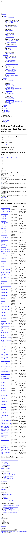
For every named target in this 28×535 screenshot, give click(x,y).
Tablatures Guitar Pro (8, 478)
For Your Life (4, 253)
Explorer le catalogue (11, 57)
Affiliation (5, 498)
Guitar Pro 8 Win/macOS (12, 21)
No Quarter (3, 318)
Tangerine (3, 382)
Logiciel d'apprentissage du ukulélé (11, 510)
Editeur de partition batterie (9, 508)
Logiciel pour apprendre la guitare (11, 505)
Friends (2, 263)
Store (4, 106)
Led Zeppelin (8, 140)
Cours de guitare (10, 89)
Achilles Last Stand (5, 208)
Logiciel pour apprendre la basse (10, 507)
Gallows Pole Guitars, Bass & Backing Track (11, 157)
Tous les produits (10, 17)
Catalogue (5, 121)
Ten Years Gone (4, 392)
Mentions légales (4, 531)
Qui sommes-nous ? (7, 494)
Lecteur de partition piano (9, 509)
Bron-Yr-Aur (4, 235)
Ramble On (3, 343)
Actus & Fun (9, 91)
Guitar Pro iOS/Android (11, 26)
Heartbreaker (4, 281)
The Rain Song (4, 409)
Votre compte (4, 481)
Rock (6, 144)
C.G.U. (11, 531)
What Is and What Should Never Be (5, 430)
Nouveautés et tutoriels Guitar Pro (14, 88)
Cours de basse (9, 84)
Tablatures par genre (11, 60)
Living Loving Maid (5, 306)
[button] (3, 197)
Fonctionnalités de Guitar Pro (7, 500)
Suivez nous (3, 526)
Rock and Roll (4, 349)
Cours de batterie (10, 87)
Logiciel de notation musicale (10, 512)
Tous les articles (9, 80)
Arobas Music (4, 489)
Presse (4, 495)
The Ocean (3, 404)
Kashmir (3, 298)
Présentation (6, 120)
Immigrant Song (4, 289)
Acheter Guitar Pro (13, 460)
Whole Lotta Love (5, 437)
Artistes (5, 78)
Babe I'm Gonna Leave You (4, 214)
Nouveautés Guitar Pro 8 (9, 474)
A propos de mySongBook (12, 64)
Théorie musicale (10, 85)
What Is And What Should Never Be (5, 427)
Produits (5, 16)
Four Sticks (3, 258)
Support (5, 105)
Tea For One (4, 388)
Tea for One (3, 390)
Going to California (5, 269)
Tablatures (5, 55)
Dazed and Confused (5, 249)
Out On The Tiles (5, 335)
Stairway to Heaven (5, 361)
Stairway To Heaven (5, 369)
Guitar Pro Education (11, 22)
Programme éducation (8, 476)
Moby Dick (3, 312)
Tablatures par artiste (11, 58)
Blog (4, 79)
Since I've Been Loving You (4, 355)
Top (1, 533)
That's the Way (4, 398)
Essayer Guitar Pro (5, 460)
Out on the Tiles (4, 332)
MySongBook (9, 30)
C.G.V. (15, 531)
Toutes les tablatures (10, 61)
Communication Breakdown (4, 240)
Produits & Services (5, 468)
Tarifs (7, 65)
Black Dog (3, 226)
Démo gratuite (6, 473)
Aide (4, 497)
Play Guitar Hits (10, 34)
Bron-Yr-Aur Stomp (5, 237)
